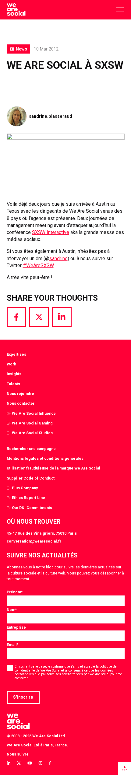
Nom (12, 609)
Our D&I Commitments (32, 507)
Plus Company (25, 488)
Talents (13, 384)
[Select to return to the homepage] (16, 9)
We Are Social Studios (32, 433)
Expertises (16, 354)
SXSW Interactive (50, 232)
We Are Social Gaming (32, 423)
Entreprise (16, 627)
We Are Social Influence (34, 413)
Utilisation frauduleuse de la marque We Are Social (53, 468)
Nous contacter (20, 403)
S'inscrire (23, 697)
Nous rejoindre (20, 393)
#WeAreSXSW (38, 265)
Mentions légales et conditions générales (45, 458)
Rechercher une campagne (31, 448)
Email (12, 644)
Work (11, 364)
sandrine (58, 258)
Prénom (15, 592)
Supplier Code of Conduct (31, 478)
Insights (14, 374)
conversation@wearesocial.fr (34, 541)
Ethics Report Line (28, 497)
